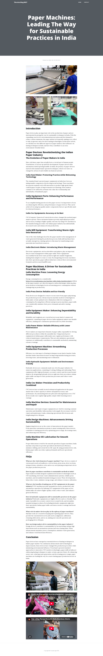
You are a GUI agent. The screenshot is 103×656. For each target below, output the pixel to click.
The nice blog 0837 (20, 2)
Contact (86, 2)
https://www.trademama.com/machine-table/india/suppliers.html (48, 281)
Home (79, 2)
